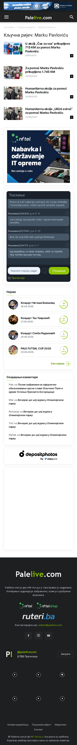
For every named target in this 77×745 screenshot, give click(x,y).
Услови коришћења (17, 724)
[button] (6, 17)
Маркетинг (61, 724)
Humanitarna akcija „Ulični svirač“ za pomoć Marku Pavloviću (49, 111)
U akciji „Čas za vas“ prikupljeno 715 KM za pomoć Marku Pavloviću (47, 47)
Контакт (38, 729)
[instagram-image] (15, 674)
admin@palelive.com (50, 625)
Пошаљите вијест (41, 724)
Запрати (65, 653)
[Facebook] (28, 635)
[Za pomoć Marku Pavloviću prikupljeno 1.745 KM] (13, 72)
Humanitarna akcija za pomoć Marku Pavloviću (46, 90)
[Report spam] (67, 213)
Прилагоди (18, 277)
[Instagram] (38, 635)
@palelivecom (26, 652)
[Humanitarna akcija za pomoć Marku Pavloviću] (13, 93)
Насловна (9, 27)
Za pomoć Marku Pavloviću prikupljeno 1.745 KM (44, 70)
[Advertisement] (38, 508)
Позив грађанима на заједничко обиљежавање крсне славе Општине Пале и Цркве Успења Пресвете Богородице (36, 388)
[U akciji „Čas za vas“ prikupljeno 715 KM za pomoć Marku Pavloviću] (13, 48)
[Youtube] (48, 635)
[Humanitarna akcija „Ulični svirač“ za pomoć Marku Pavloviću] (13, 113)
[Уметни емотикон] (44, 270)
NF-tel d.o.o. (37, 736)
